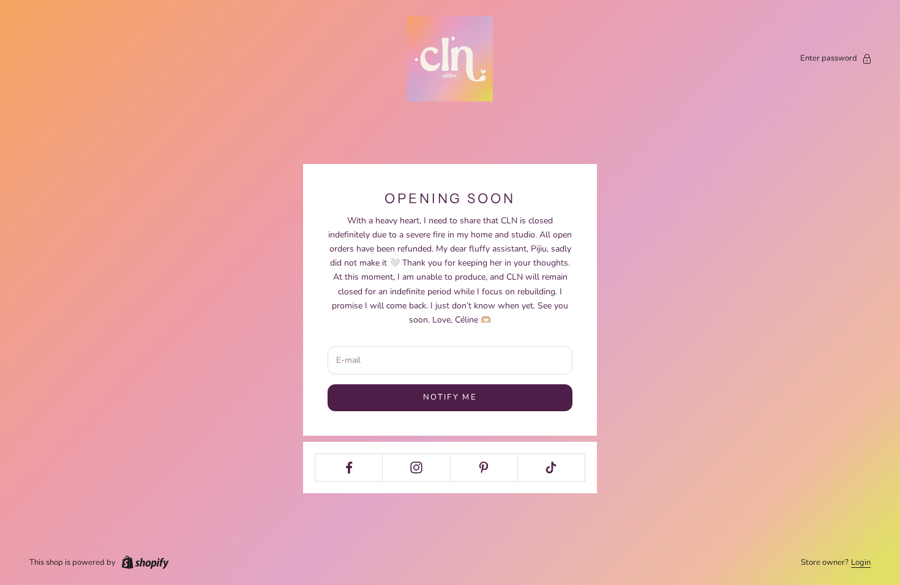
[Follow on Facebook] (348, 467)
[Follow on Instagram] (416, 467)
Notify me (450, 397)
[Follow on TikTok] (551, 467)
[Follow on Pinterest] (484, 467)
